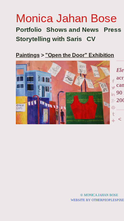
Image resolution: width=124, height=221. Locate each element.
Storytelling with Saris (49, 38)
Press (112, 29)
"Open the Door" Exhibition (79, 55)
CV (91, 38)
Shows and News (72, 29)
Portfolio (29, 29)
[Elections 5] (63, 92)
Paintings (28, 55)
